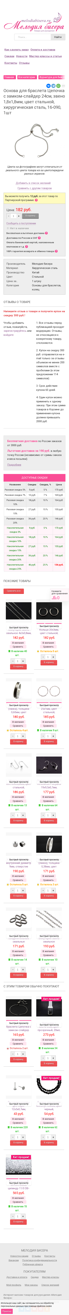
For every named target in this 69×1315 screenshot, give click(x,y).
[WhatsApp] (58, 86)
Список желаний (50, 1285)
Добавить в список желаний (33, 183)
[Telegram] (53, 86)
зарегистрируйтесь (15, 330)
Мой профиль (13, 1285)
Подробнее (14, 464)
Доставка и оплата (16, 1277)
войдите (9, 335)
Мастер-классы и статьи (45, 56)
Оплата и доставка (42, 49)
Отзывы (24, 63)
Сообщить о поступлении (21, 223)
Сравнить (59, 595)
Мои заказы (31, 1285)
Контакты (10, 63)
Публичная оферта (33, 1264)
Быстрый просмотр (18, 627)
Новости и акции (19, 1256)
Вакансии (14, 1260)
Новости (21, 56)
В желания (18, 642)
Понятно (6, 1311)
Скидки (9, 56)
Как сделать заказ (16, 49)
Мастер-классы (50, 1277)
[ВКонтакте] (48, 86)
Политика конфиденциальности (39, 1260)
